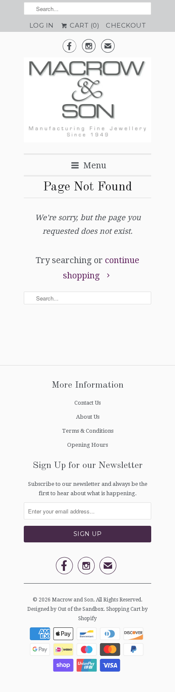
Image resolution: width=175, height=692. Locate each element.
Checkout (126, 25)
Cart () (84, 25)
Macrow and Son (72, 600)
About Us (87, 417)
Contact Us (87, 403)
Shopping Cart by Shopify (113, 613)
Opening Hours (87, 445)
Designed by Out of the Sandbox (65, 609)
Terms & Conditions (87, 431)
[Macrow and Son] (87, 102)
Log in (41, 25)
